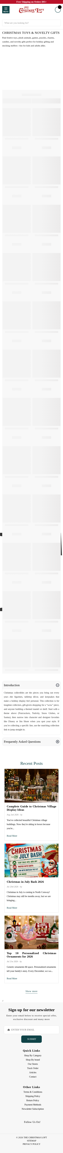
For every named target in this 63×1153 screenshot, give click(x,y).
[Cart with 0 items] (58, 10)
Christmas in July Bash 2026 (25, 881)
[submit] (57, 23)
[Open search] (31, 18)
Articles (32, 1072)
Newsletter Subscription (33, 1109)
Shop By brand (33, 1059)
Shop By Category (32, 1055)
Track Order (32, 1068)
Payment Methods (32, 1104)
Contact (32, 1076)
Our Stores (33, 1064)
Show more (31, 991)
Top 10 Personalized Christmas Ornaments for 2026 (31, 954)
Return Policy (32, 1100)
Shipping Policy (32, 1096)
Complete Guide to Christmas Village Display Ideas (31, 808)
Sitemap (31, 1141)
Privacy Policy (31, 1144)
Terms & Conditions (32, 1092)
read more (12, 836)
